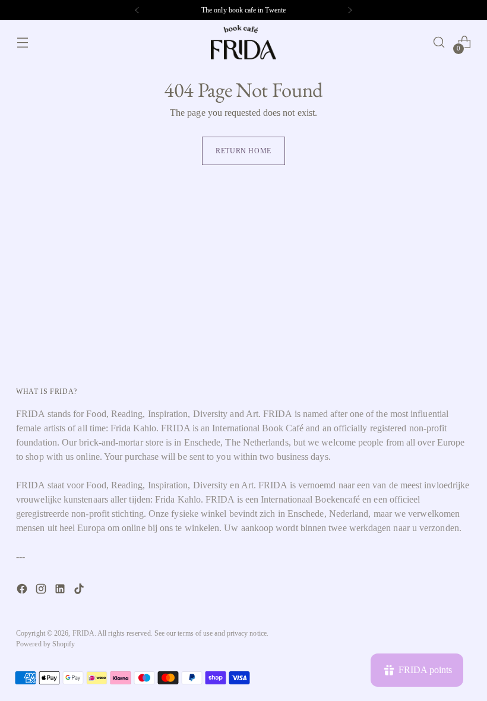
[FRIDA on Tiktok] (80, 591)
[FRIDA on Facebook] (23, 591)
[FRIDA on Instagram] (42, 591)
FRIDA (83, 633)
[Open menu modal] (22, 42)
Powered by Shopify (45, 644)
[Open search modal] (439, 42)
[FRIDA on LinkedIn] (61, 591)
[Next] (350, 10)
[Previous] (137, 10)
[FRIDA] (243, 42)
